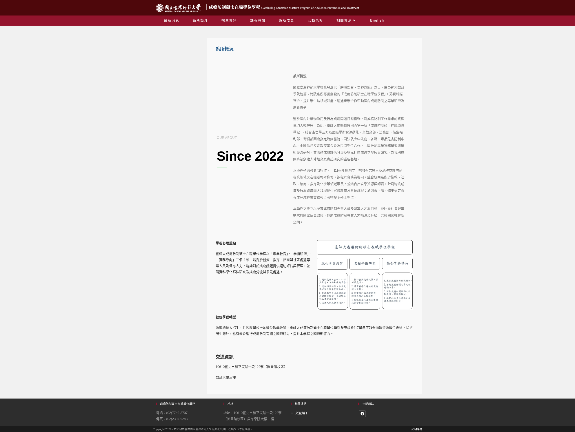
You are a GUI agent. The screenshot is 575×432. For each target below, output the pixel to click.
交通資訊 (301, 413)
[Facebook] (362, 413)
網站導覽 (416, 429)
